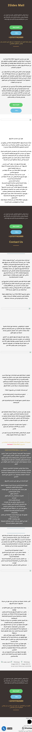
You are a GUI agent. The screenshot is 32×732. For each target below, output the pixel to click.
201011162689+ (16, 37)
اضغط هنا (10, 444)
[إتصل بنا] (4, 728)
